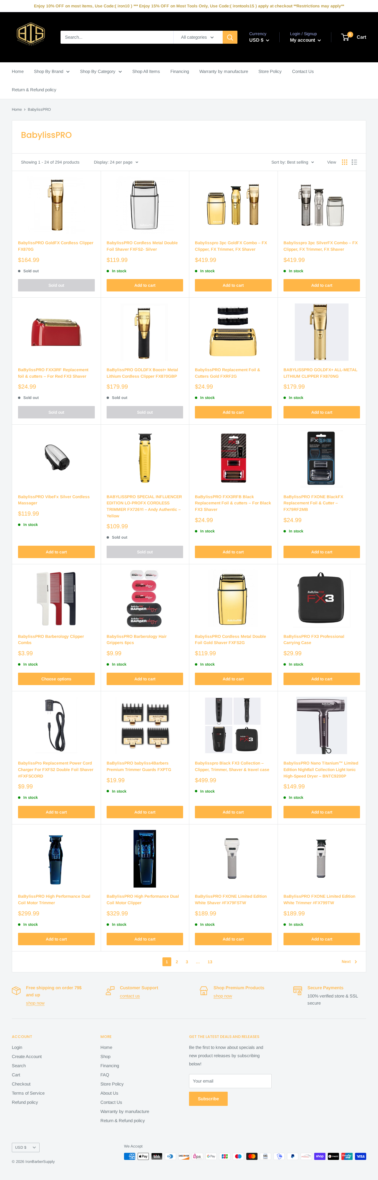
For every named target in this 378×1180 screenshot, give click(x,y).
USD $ (20, 1147)
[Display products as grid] (344, 162)
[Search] (230, 37)
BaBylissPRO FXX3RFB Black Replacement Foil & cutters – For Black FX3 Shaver (233, 503)
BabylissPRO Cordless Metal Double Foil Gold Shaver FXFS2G (230, 639)
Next (346, 961)
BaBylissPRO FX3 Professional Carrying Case (314, 639)
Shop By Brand (48, 71)
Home (18, 71)
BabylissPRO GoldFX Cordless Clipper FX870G (55, 246)
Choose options (56, 679)
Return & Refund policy (34, 89)
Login (17, 1047)
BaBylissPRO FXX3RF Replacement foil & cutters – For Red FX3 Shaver (53, 373)
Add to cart (144, 285)
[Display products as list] (354, 162)
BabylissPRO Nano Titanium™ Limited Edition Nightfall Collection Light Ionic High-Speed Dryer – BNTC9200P (321, 769)
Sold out (56, 285)
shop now (35, 1002)
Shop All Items (146, 71)
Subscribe (208, 1098)
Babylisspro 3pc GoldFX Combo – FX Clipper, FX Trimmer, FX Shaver (231, 246)
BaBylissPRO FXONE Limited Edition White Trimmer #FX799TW (319, 899)
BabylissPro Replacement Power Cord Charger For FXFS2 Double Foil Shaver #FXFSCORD (55, 769)
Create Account (27, 1056)
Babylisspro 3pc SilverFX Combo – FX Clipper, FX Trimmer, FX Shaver (321, 246)
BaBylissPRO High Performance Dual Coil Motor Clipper (143, 899)
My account (303, 40)
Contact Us (303, 71)
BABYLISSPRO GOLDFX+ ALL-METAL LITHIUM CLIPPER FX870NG (320, 373)
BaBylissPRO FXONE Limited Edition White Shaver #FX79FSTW (231, 899)
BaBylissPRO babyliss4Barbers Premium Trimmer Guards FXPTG (139, 766)
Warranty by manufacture (223, 71)
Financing (179, 71)
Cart (16, 1074)
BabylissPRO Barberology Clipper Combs (51, 639)
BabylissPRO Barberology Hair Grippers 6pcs (137, 639)
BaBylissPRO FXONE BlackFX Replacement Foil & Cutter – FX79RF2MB (313, 503)
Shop (105, 1056)
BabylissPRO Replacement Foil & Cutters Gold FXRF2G (227, 373)
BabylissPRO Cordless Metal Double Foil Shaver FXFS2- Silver (142, 246)
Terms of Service (28, 1093)
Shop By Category (97, 71)
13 (210, 961)
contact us (130, 995)
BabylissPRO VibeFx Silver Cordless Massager (54, 500)
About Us (109, 1093)
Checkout (21, 1083)
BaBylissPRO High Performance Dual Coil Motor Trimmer (54, 899)
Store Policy (270, 71)
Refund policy (25, 1102)
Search (19, 1065)
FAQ (104, 1074)
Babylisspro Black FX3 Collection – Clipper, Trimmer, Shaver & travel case (232, 766)
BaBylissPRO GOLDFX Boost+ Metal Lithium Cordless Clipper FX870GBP (142, 373)
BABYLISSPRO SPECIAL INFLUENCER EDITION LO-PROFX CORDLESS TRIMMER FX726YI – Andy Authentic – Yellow (144, 506)
